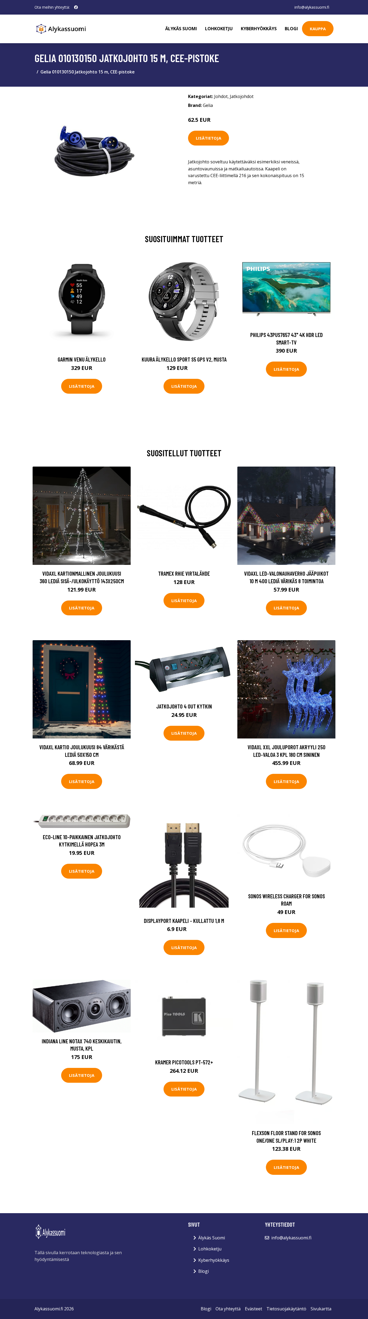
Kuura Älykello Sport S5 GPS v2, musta (184, 359)
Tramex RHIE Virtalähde (184, 573)
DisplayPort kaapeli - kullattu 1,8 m (184, 920)
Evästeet (253, 1309)
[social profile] (76, 7)
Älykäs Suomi (211, 1238)
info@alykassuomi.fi (311, 7)
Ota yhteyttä (228, 1309)
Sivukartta (321, 1309)
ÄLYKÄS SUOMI (181, 29)
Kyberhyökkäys (259, 29)
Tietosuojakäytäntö (286, 1309)
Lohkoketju (219, 29)
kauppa (318, 28)
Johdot (221, 96)
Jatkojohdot (242, 96)
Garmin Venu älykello (82, 359)
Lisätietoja (208, 138)
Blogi (291, 29)
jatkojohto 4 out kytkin (184, 706)
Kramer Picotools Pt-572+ (184, 1062)
